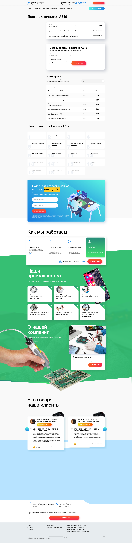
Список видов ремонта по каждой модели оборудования (39, 538)
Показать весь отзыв (78, 440)
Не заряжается (94, 153)
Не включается (36, 135)
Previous (27, 429)
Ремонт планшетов (72, 529)
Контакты (69, 8)
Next (105, 429)
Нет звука (93, 135)
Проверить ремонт (97, 8)
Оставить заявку (79, 63)
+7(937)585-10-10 (79, 4)
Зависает (93, 162)
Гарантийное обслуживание (50, 8)
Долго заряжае (75, 170)
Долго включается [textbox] (87, 81)
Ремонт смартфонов (72, 525)
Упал (72, 135)
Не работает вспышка (37, 153)
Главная (29, 8)
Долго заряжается (36, 170)
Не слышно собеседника (38, 143)
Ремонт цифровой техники (73, 531)
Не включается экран (37, 162)
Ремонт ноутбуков (71, 527)
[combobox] (93, 81)
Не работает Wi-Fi (56, 153)
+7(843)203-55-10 (81, 2)
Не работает (74, 153)
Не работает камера (96, 143)
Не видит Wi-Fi (55, 162)
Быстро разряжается (57, 170)
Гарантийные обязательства (54, 527)
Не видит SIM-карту (76, 162)
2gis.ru (60, 446)
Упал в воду (55, 135)
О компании (62, 8)
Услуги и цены (36, 8)
